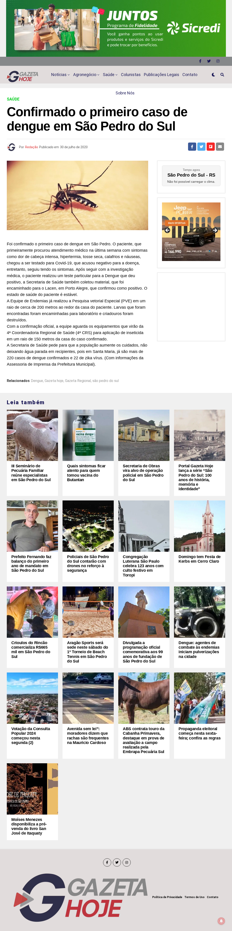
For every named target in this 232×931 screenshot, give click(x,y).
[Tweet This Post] (201, 147)
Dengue (37, 381)
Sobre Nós (125, 93)
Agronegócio (84, 74)
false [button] (167, 230)
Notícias (59, 74)
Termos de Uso (194, 897)
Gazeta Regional (78, 381)
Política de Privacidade (167, 897)
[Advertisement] (191, 305)
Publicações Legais (161, 74)
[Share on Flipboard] (211, 147)
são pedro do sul (105, 381)
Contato (189, 74)
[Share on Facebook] (192, 147)
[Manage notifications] (221, 921)
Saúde (108, 74)
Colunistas (131, 74)
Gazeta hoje (54, 381)
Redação (31, 147)
